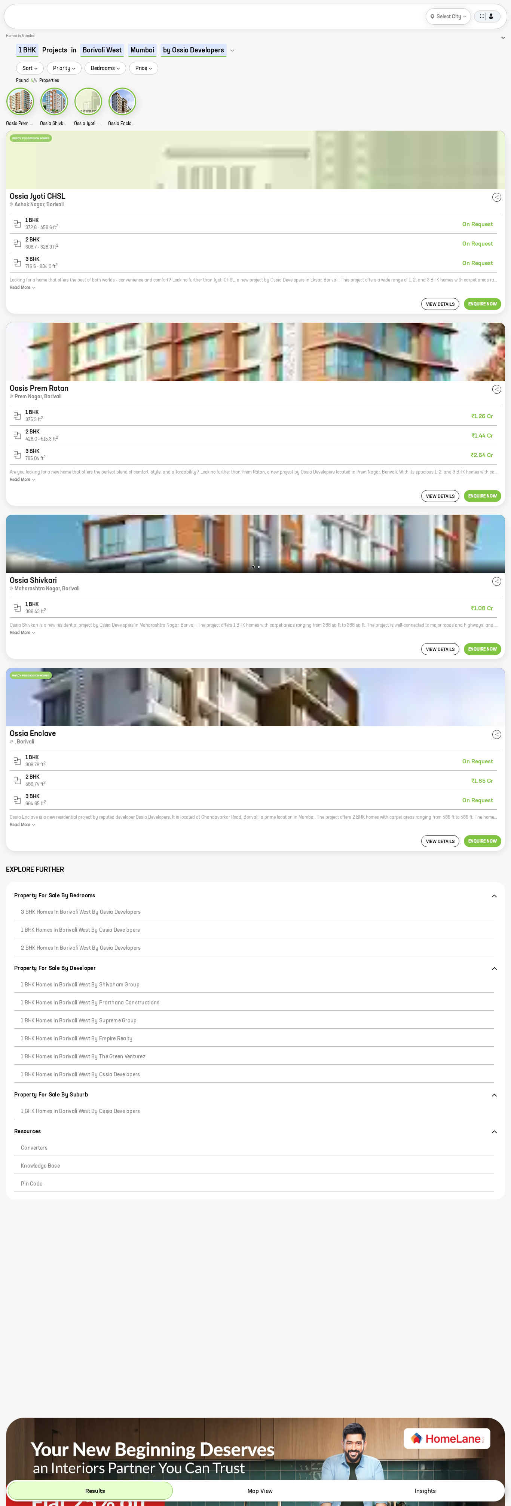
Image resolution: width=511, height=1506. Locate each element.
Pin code (31, 1184)
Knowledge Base (40, 1166)
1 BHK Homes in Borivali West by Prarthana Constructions (90, 1002)
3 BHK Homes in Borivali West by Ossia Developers (81, 912)
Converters (34, 1148)
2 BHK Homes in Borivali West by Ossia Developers (81, 948)
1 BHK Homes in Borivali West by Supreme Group (79, 1020)
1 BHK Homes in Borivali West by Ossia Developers (80, 930)
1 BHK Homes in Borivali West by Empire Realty (77, 1038)
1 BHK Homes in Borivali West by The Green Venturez (83, 1056)
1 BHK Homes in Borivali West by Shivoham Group (80, 985)
